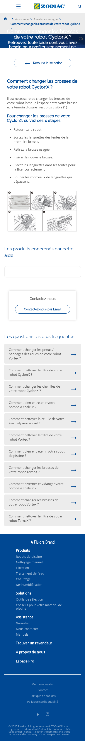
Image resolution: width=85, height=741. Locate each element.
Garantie (22, 623)
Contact (42, 690)
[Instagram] (47, 714)
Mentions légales (42, 684)
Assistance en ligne (46, 19)
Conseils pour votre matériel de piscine (39, 606)
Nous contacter (27, 629)
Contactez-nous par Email (42, 309)
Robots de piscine (29, 556)
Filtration (22, 568)
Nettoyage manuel (29, 562)
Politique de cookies (43, 696)
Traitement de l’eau (30, 573)
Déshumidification (29, 584)
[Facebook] (38, 714)
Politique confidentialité (42, 702)
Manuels (22, 634)
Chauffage (23, 579)
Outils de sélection (29, 599)
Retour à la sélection (47, 63)
